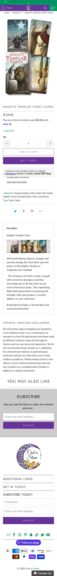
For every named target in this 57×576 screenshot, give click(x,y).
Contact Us (44, 573)
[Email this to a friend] (40, 211)
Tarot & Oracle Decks (21, 196)
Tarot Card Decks (40, 196)
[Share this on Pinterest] (32, 211)
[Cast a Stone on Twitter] (42, 535)
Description (12, 228)
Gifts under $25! (38, 193)
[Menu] (1, 8)
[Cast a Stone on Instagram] (20, 535)
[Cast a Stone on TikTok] (37, 535)
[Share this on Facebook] (23, 211)
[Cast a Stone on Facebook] (14, 535)
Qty (4, 137)
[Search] (45, 8)
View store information (17, 182)
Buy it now (28, 160)
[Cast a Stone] (28, 8)
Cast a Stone (32, 568)
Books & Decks (22, 193)
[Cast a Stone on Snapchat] (31, 535)
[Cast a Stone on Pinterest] (25, 535)
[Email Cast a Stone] (8, 535)
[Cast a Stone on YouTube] (48, 535)
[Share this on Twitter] (15, 211)
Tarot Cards (14, 200)
